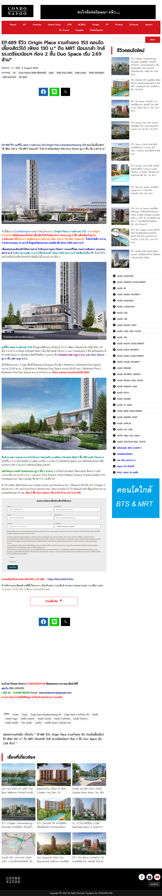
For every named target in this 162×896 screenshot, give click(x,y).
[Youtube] (157, 877)
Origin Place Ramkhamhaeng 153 (46, 714)
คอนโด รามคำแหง (62, 718)
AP (24, 24)
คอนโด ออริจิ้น (12, 722)
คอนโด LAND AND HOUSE (129, 331)
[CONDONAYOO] (17, 11)
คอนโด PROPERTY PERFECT (129, 374)
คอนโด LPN (122, 337)
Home (13, 24)
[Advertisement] (25, 654)
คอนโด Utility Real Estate (128, 435)
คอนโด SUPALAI (124, 423)
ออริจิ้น (38, 722)
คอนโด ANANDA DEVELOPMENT (131, 282)
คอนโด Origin (11, 718)
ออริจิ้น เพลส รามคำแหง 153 (57, 722)
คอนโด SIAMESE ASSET (127, 417)
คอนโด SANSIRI (124, 398)
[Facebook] (142, 877)
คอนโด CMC (122, 312)
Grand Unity (54, 24)
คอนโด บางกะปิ (44, 718)
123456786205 (21, 692)
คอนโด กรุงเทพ (80, 73)
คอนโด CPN (122, 319)
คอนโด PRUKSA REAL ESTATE (130, 380)
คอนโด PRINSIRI (124, 368)
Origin (95, 24)
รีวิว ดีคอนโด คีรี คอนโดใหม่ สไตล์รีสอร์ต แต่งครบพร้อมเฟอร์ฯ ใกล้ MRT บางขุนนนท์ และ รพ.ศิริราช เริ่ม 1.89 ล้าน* (145, 84)
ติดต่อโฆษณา (96, 30)
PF (107, 24)
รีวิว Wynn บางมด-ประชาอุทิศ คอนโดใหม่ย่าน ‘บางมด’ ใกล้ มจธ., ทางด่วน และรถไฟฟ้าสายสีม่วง (145, 149)
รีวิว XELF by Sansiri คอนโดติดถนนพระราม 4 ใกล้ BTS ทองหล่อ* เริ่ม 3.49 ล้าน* (144, 190)
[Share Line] (54, 92)
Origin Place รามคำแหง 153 (70, 231)
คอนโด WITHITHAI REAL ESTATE (131, 441)
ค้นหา (152, 39)
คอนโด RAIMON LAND (127, 386)
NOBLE (82, 24)
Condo (15, 714)
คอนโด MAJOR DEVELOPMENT (130, 343)
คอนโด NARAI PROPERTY (128, 349)
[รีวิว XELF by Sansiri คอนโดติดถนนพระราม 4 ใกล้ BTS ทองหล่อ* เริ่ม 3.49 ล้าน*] (120, 194)
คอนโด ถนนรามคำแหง (96, 73)
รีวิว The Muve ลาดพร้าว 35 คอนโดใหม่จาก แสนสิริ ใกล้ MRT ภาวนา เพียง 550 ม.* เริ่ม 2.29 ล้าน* (145, 106)
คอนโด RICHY (123, 392)
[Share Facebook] (43, 92)
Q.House (133, 24)
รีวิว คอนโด (23, 77)
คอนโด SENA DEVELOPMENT (129, 411)
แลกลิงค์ (154, 884)
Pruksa (119, 24)
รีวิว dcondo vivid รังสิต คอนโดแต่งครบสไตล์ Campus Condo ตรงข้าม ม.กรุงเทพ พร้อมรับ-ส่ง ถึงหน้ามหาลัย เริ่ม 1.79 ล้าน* (145, 170)
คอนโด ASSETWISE (125, 276)
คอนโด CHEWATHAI (125, 306)
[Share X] (65, 92)
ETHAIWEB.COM (105, 893)
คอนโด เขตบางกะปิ (9, 77)
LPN (69, 24)
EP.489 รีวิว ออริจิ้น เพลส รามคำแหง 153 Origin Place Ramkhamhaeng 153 (44, 145)
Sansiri (148, 24)
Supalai (79, 30)
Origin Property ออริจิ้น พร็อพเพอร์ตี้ (32, 73)
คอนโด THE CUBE (124, 429)
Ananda (37, 24)
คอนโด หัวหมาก (80, 718)
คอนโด (51, 73)
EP (14, 73)
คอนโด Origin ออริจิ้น (64, 73)
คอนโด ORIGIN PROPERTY (128, 361)
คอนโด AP (121, 288)
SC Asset (64, 30)
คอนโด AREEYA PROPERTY (128, 294)
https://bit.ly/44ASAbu (60, 579)
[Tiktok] (149, 877)
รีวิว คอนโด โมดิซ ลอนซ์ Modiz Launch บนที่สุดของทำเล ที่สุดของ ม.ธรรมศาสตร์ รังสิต (145, 254)
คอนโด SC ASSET (124, 405)
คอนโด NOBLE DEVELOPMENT (130, 355)
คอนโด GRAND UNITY (127, 325)
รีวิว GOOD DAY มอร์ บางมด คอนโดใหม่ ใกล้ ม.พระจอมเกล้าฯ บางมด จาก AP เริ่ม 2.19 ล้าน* (145, 126)
